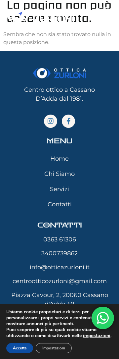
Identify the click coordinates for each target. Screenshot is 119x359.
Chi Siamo (59, 174)
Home (59, 158)
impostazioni (96, 336)
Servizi (59, 189)
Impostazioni (53, 348)
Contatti (60, 204)
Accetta (19, 348)
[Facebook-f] (68, 121)
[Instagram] (50, 121)
